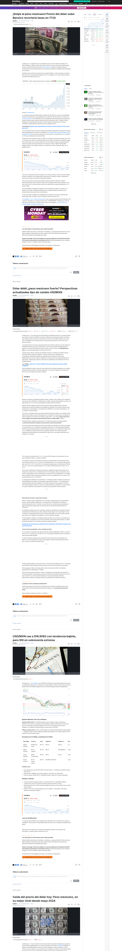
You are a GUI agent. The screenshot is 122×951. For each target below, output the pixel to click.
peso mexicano (47, 67)
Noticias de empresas (81, 5)
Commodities (41, 5)
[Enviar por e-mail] (36, 256)
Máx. (38, 383)
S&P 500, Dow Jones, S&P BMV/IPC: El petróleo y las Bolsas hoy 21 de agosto (95, 119)
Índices (90, 14)
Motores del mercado (89, 129)
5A (35, 383)
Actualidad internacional (61, 5)
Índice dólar (86, 41)
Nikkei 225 (86, 39)
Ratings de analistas (97, 5)
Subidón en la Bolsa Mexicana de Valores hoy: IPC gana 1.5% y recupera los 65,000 (95, 106)
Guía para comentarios (17, 275)
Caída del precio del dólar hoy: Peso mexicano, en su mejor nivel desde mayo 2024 (95, 99)
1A (33, 383)
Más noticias (93, 123)
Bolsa (46, 5)
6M (31, 383)
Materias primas (94, 14)
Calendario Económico (63, 3)
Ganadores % (92, 132)
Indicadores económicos (52, 5)
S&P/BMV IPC (86, 28)
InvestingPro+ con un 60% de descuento (34, 199)
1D (24, 383)
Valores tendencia (88, 157)
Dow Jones (86, 30)
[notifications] (106, 1)
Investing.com (30, 112)
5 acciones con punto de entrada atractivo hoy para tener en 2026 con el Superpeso (95, 92)
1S (26, 383)
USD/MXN (35, 683)
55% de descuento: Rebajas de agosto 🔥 (82, 1)
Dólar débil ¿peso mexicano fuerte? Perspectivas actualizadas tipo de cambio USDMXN (95, 112)
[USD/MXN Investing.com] (46, 95)
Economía (68, 5)
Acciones (100, 14)
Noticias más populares (25, 5)
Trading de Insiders (89, 5)
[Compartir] (68, 21)
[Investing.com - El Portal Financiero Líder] (17, 1)
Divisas (36, 5)
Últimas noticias (16, 5)
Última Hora (32, 5)
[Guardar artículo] (72, 21)
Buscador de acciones (73, 3)
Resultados (104, 5)
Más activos (86, 132)
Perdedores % (100, 132)
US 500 (85, 32)
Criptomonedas (74, 5)
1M (28, 383)
